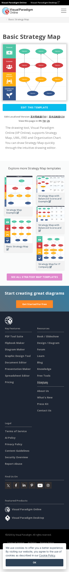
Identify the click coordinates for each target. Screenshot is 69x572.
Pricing (9, 382)
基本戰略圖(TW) (38, 116)
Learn (40, 356)
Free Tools (43, 375)
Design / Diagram (48, 343)
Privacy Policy (13, 444)
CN (48, 120)
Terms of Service (16, 431)
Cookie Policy (47, 555)
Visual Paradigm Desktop (44, 2)
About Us (43, 391)
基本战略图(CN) (57, 116)
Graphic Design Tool (18, 356)
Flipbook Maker (14, 343)
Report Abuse (13, 463)
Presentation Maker (18, 369)
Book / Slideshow (48, 336)
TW (44, 120)
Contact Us (44, 410)
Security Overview (16, 457)
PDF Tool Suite (14, 336)
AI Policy (10, 437)
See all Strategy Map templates (34, 277)
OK (34, 562)
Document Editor (16, 362)
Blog (40, 362)
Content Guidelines (17, 450)
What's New (45, 397)
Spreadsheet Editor (17, 375)
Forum (41, 349)
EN (40, 120)
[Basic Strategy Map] (19, 251)
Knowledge (44, 369)
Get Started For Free (34, 304)
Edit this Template (34, 107)
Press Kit (42, 404)
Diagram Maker (15, 349)
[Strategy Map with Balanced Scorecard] (51, 233)
